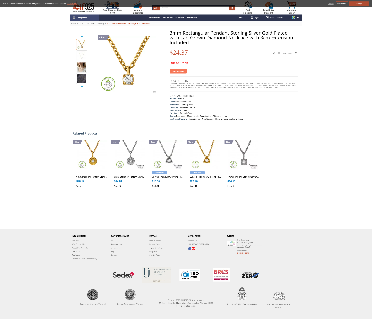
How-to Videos (155, 240)
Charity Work (154, 255)
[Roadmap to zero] (250, 275)
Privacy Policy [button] (72, 4)
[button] (84, 17)
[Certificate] (156, 275)
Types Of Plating (155, 248)
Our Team (76, 251)
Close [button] (330, 3)
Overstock (180, 17)
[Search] (232, 7)
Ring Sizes (153, 251)
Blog (112, 251)
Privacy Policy (154, 244)
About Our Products (80, 248)
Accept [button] (359, 3)
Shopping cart (116, 244)
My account (115, 248)
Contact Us (192, 240)
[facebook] (189, 249)
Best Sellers (168, 17)
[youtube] (193, 249)
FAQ (112, 240)
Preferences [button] (341, 3)
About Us (75, 240)
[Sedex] (123, 275)
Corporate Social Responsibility (84, 258)
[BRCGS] (221, 275)
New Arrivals (154, 17)
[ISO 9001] (190, 275)
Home (73, 23)
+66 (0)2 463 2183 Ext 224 (198, 244)
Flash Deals (192, 17)
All (155, 8)
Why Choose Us (78, 244)
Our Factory (76, 255)
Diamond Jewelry (97, 23)
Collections (83, 23)
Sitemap (114, 255)
